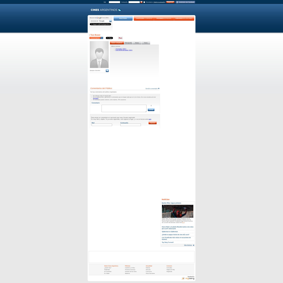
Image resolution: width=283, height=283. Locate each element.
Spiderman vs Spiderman (170, 231)
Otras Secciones (150, 273)
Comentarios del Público (101, 88)
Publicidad (107, 269)
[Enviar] (151, 109)
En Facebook (107, 271)
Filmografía (128, 43)
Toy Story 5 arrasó (167, 242)
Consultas (169, 267)
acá (150, 119)
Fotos (146, 43)
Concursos (149, 271)
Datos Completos (116, 43)
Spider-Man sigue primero (171, 203)
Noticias (148, 267)
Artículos (148, 269)
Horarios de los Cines (131, 271)
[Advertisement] (154, 27)
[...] (183, 222)
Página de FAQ (171, 269)
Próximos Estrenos (130, 269)
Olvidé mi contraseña (159, 2)
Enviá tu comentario (152, 88)
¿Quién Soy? (107, 267)
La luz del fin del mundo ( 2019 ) (124, 50)
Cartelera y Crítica (130, 267)
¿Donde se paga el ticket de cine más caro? (175, 234)
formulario (95, 98)
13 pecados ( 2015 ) (121, 48)
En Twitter (107, 273)
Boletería (127, 273)
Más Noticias (188, 245)
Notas (137, 43)
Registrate (170, 2)
